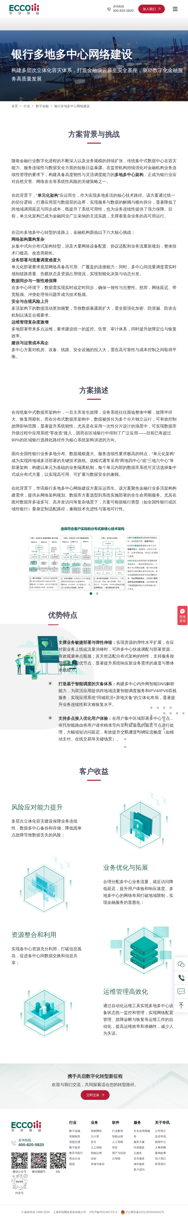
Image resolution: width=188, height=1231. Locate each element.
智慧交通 (74, 1142)
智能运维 (96, 1153)
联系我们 (160, 1164)
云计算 (95, 1136)
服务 (137, 1122)
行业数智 (117, 1131)
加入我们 (160, 1158)
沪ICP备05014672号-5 (103, 1212)
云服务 (138, 1153)
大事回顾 (160, 1147)
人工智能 (96, 1147)
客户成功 (139, 1169)
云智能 (116, 1158)
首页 (14, 106)
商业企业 (74, 1158)
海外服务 (139, 1164)
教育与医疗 (76, 1153)
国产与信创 (119, 1153)
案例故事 (160, 1153)
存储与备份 (98, 1164)
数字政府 (74, 1147)
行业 (27, 106)
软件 (115, 1122)
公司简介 (160, 1131)
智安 (115, 1147)
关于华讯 (162, 1122)
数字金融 (74, 1131)
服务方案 (139, 1142)
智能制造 (74, 1136)
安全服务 (139, 1158)
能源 (72, 1164)
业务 (94, 1122)
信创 (93, 1158)
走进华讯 (160, 1136)
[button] (91, 593)
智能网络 (96, 1131)
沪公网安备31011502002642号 (144, 1212)
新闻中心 (160, 1142)
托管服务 (139, 1147)
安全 (93, 1142)
